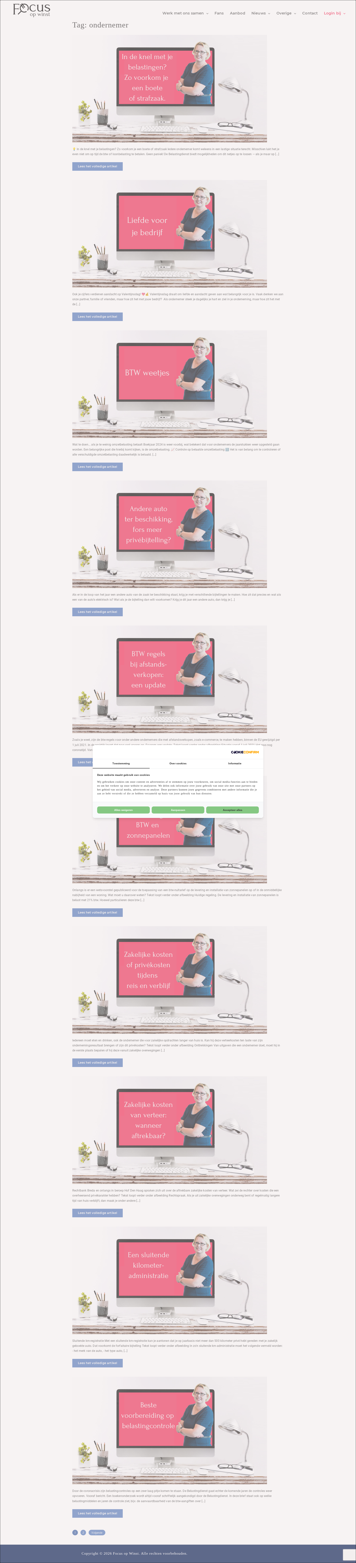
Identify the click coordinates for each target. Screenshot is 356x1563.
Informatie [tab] (234, 763)
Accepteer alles (232, 809)
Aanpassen (178, 809)
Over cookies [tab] (178, 763)
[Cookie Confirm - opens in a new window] (245, 752)
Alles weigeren (123, 809)
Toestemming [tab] (121, 763)
